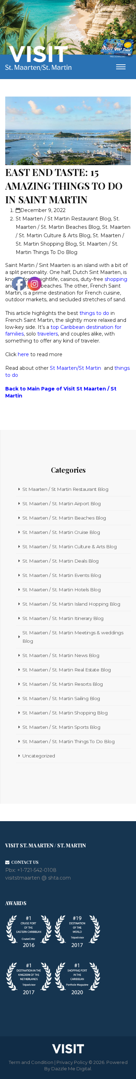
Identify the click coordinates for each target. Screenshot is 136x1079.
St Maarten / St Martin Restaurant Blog (63, 219)
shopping (116, 279)
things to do (94, 313)
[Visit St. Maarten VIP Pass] (117, 48)
